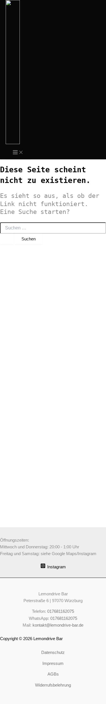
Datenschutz (53, 652)
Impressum (53, 663)
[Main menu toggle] (18, 152)
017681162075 (60, 611)
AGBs (53, 674)
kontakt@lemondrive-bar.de (58, 625)
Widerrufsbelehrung (53, 685)
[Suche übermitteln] (7, 239)
